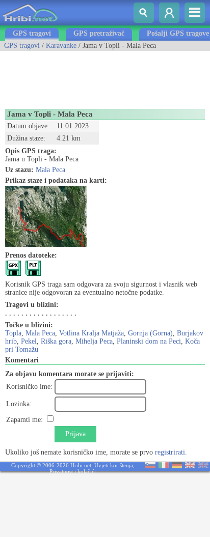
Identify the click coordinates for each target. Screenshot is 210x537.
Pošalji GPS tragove (178, 33)
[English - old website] (203, 466)
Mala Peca (50, 170)
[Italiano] (164, 466)
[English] (190, 466)
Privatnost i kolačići (72, 471)
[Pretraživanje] (144, 13)
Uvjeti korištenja (113, 465)
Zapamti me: (24, 419)
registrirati (170, 452)
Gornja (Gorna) (150, 333)
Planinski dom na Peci (149, 341)
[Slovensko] (150, 466)
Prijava (75, 434)
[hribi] (30, 23)
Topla (13, 333)
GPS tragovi (32, 33)
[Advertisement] (81, 76)
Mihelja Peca (94, 341)
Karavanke (61, 45)
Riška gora (56, 341)
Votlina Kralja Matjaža (91, 333)
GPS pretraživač (98, 33)
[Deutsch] (177, 466)
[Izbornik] (195, 13)
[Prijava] (169, 13)
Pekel (29, 341)
